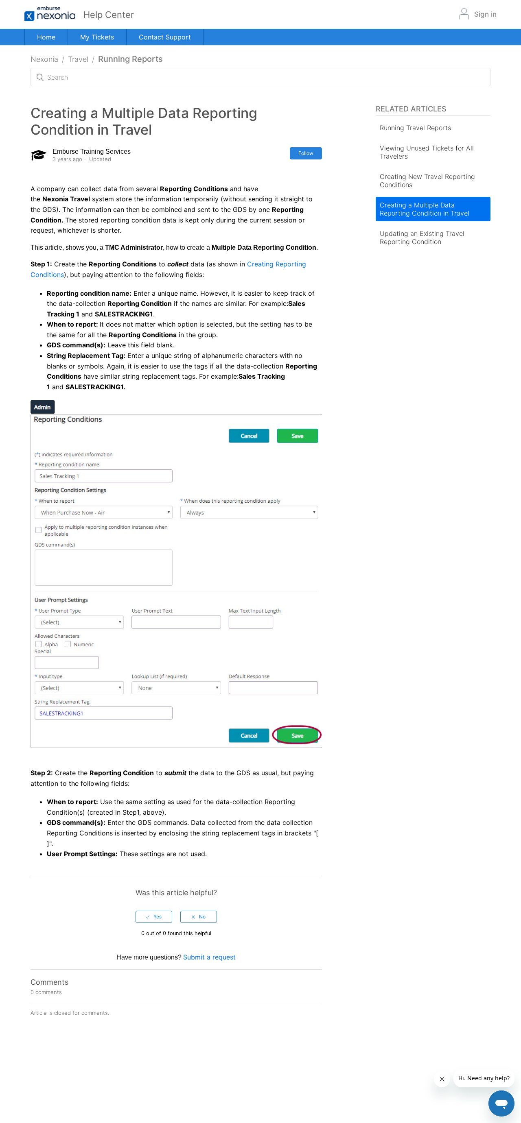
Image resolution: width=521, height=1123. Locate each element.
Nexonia (44, 59)
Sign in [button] (485, 14)
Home (46, 37)
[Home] (53, 14)
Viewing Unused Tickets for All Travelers (427, 152)
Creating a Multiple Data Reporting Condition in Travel (424, 209)
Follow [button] (305, 153)
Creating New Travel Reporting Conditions (427, 180)
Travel (78, 59)
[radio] (154, 917)
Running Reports (130, 59)
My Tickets (97, 37)
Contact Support (165, 37)
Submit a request (209, 957)
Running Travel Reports (415, 128)
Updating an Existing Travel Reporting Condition (422, 237)
